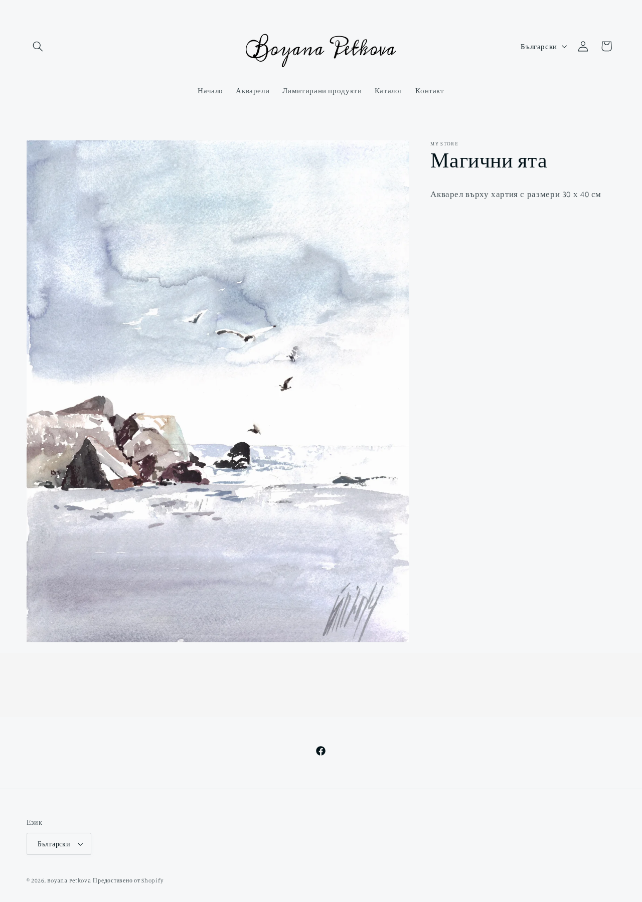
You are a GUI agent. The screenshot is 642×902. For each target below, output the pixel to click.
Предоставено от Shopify (128, 880)
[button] (38, 46)
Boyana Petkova (69, 880)
